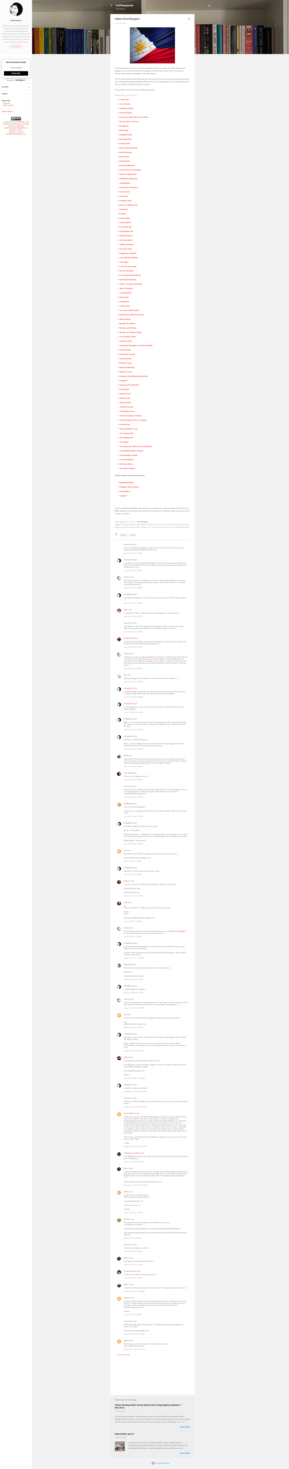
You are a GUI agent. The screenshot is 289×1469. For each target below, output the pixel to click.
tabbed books (124, 398)
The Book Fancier (126, 407)
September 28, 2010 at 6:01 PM (135, 1146)
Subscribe (16, 73)
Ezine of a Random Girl (128, 205)
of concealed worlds (127, 337)
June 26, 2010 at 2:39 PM (133, 553)
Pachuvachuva (125, 350)
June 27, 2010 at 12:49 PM (133, 712)
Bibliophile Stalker (126, 483)
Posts (7, 103)
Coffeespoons (124, 5)
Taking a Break (125, 403)
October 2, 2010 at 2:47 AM (134, 1162)
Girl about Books (126, 240)
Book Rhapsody (125, 152)
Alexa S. (127, 1284)
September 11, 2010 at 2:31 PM (135, 1092)
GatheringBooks (130, 1113)
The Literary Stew (126, 433)
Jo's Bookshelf (125, 293)
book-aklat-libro (125, 139)
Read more (185, 1427)
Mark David (128, 965)
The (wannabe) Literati (128, 455)
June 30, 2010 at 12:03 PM (133, 844)
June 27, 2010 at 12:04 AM (133, 682)
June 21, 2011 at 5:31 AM (133, 1265)
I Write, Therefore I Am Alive (130, 284)
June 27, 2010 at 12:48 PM (133, 697)
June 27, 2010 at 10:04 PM (133, 797)
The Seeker (124, 442)
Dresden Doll (124, 192)
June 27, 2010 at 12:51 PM (133, 730)
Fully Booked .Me (126, 231)
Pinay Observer (125, 359)
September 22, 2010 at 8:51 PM (135, 1107)
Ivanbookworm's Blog (127, 280)
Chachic (127, 577)
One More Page (125, 341)
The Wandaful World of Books (131, 451)
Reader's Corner (125, 372)
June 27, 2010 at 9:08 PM (133, 780)
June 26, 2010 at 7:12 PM (133, 632)
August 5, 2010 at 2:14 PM (133, 979)
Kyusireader (124, 297)
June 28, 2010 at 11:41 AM (133, 816)
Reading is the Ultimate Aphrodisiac (133, 376)
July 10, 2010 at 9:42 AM (133, 861)
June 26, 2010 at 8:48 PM (133, 668)
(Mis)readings (125, 319)
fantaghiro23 (128, 560)
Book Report (124, 157)
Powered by (10, 80)
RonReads (123, 381)
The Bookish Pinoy (126, 411)
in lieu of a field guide (128, 266)
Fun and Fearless (130, 1271)
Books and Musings (127, 165)
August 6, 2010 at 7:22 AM (133, 1027)
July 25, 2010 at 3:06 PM (132, 937)
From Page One (125, 227)
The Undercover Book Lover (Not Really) (135, 446)
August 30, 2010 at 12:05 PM (134, 1078)
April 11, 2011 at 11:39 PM (133, 1213)
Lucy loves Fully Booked (129, 310)
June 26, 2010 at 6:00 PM (133, 616)
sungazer (123, 496)
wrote (173, 761)
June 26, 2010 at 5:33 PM (133, 603)
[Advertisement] (203, 48)
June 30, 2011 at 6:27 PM (133, 1278)
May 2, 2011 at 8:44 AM (132, 1238)
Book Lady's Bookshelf (128, 148)
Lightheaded (128, 804)
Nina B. (126, 1168)
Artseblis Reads (125, 113)
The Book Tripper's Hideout (130, 416)
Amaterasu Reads (126, 108)
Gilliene (126, 1057)
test (125, 850)
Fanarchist (123, 209)
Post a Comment (123, 1355)
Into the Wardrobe (126, 271)
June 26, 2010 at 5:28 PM (133, 588)
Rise (125, 675)
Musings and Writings (128, 328)
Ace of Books (124, 104)
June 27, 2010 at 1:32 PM (133, 766)
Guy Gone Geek (125, 249)
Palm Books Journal (127, 354)
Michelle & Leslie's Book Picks (131, 315)
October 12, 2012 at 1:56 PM (134, 1334)
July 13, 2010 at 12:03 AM (133, 896)
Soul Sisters (124, 389)
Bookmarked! (124, 161)
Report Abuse (7, 111)
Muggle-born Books (127, 324)
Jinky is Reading (125, 288)
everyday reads (125, 201)
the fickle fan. (124, 425)
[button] (188, 19)
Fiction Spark (124, 218)
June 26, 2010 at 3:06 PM (133, 571)
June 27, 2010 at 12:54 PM (133, 749)
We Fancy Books (126, 464)
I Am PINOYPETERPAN (128, 258)
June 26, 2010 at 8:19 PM (133, 647)
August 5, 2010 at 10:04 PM (134, 1008)
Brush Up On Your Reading (130, 170)
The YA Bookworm (126, 460)
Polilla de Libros (125, 363)
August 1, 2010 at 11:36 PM (134, 958)
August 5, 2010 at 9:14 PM (133, 993)
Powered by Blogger (162, 1463)
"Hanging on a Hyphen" (132, 1153)
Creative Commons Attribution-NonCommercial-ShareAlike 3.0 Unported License (17, 127)
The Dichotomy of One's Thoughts (133, 420)
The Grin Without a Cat (128, 429)
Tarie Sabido (128, 773)
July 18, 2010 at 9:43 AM (133, 921)
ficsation (122, 214)
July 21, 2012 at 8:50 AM (133, 1315)
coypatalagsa (124, 183)
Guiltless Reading (126, 245)
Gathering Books (126, 236)
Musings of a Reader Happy (130, 332)
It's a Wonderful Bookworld (130, 275)
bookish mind (124, 144)
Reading (132, 535)
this (161, 582)
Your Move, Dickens (127, 468)
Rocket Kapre (124, 491)
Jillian (126, 610)
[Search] (209, 6)
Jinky (126, 902)
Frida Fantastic (125, 223)
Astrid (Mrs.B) (129, 638)
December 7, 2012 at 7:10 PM (134, 1349)
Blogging (123, 535)
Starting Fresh (125, 394)
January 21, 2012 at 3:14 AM (134, 1291)
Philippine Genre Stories (129, 487)
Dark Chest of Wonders (128, 187)
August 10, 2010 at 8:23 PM (134, 1051)
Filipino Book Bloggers (178, 931)
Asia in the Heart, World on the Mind (133, 117)
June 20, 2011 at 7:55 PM (133, 1251)
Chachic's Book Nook (127, 174)
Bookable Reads (125, 135)
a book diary (124, 100)
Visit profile (16, 46)
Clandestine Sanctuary (128, 179)
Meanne (127, 1341)
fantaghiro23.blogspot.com (16, 134)
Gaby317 (127, 881)
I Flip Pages (124, 262)
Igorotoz (127, 1219)
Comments (9, 105)
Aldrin (126, 756)
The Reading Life (126, 438)
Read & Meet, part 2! (124, 1434)
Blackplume (124, 126)
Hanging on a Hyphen (127, 253)
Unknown (127, 1298)
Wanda (126, 1192)
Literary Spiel (124, 306)
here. (177, 613)
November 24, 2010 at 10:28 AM (135, 1185)
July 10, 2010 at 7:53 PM (132, 874)
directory (151, 657)
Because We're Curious (128, 122)
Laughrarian (124, 302)
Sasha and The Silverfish (129, 385)
